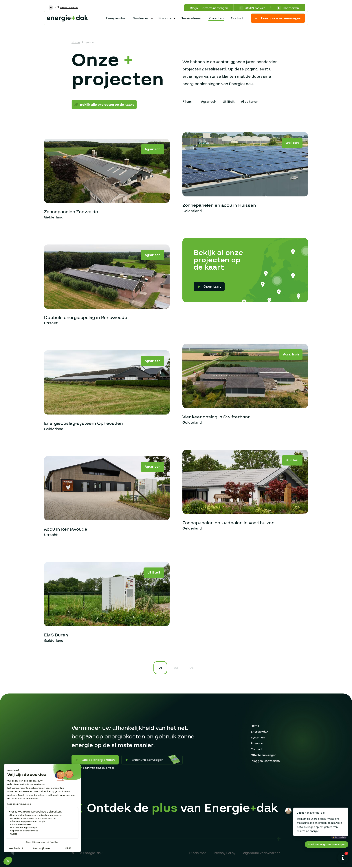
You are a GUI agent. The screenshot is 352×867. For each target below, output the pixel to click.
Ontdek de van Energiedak (182, 808)
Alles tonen (249, 101)
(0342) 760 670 (255, 8)
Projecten (216, 18)
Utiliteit (228, 101)
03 (192, 667)
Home (76, 42)
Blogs (194, 8)
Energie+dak (116, 18)
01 (160, 667)
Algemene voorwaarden (261, 853)
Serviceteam (191, 18)
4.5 (66, 7)
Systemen (258, 737)
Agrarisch (208, 101)
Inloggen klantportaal (265, 761)
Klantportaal (291, 8)
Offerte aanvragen (215, 8)
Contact (237, 18)
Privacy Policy (224, 853)
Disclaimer (197, 853)
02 (176, 667)
